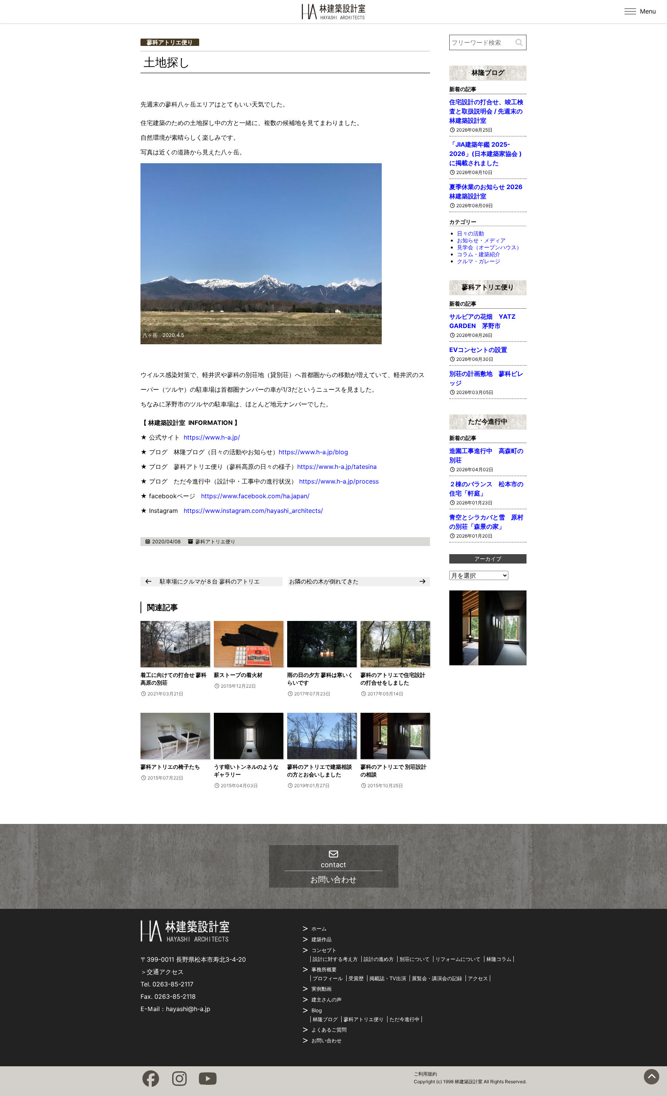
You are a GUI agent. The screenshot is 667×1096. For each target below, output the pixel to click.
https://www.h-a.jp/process (339, 481)
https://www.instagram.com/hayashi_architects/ (253, 510)
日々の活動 (470, 233)
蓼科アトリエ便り (170, 42)
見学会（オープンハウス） (489, 247)
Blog (316, 1010)
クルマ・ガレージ (478, 261)
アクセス (478, 978)
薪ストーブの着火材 (238, 674)
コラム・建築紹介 (478, 254)
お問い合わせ (326, 1040)
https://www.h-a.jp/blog (313, 452)
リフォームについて (458, 959)
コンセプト (324, 950)
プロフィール (328, 978)
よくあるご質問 (329, 1030)
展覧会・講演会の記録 (437, 978)
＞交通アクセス (162, 972)
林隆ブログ (488, 72)
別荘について (415, 959)
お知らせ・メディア (481, 240)
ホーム (319, 928)
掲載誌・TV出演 (387, 978)
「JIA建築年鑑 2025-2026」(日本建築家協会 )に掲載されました (485, 153)
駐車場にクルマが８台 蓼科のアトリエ (210, 581)
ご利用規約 (425, 1074)
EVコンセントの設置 (478, 349)
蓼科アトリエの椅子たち (170, 766)
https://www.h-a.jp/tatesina (337, 466)
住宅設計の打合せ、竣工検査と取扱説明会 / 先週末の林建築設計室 (486, 111)
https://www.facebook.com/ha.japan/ (255, 496)
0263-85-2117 (172, 984)
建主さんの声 (326, 999)
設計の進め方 (379, 959)
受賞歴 (356, 978)
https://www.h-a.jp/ (212, 437)
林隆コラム (498, 959)
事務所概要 (324, 969)
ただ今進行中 (488, 421)
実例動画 (321, 989)
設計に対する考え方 (335, 959)
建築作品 (321, 939)
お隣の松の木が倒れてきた (324, 581)
